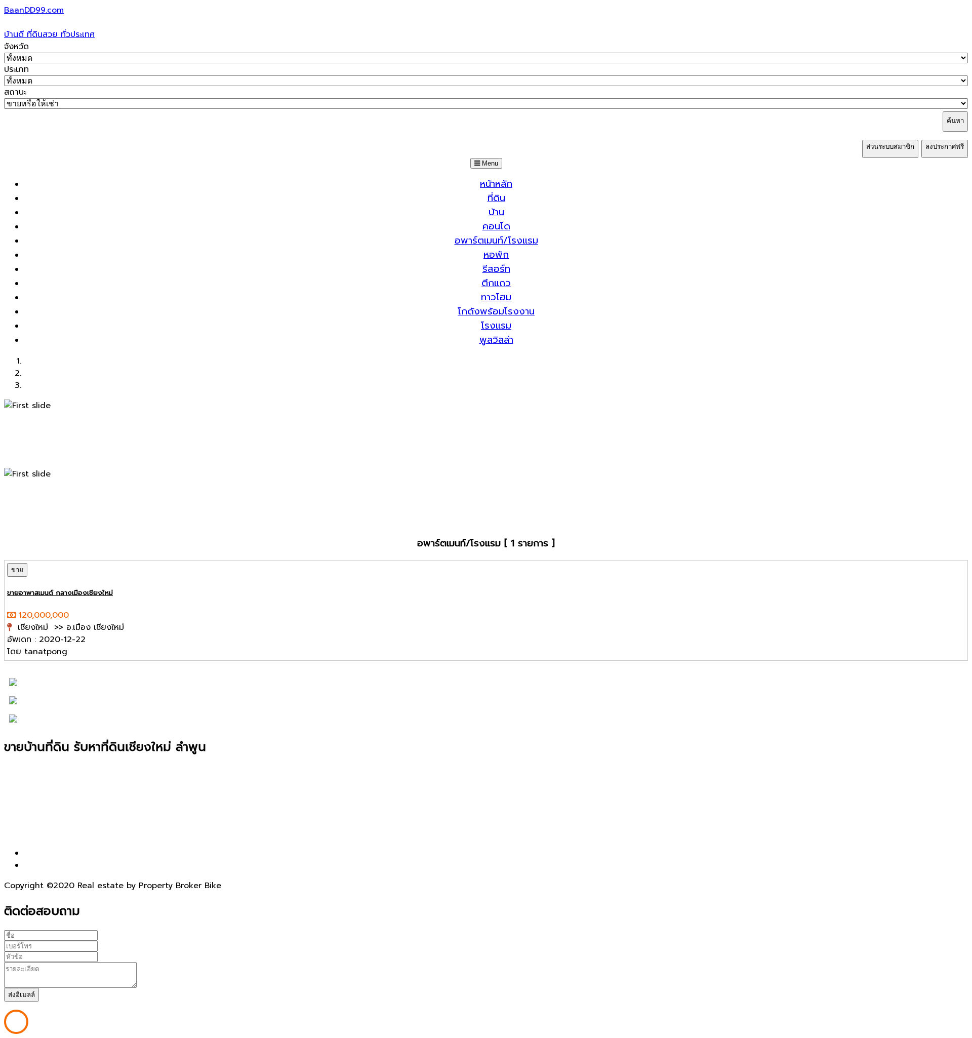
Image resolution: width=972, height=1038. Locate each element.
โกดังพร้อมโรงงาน (496, 311)
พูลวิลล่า (496, 340)
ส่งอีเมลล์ (21, 995)
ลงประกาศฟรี (944, 146)
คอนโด (496, 226)
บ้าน (496, 212)
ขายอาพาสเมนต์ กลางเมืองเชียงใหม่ (60, 593)
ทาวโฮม (496, 297)
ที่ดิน (496, 198)
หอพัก (496, 255)
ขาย (17, 570)
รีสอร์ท (496, 269)
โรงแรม (496, 325)
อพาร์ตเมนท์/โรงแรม (496, 240)
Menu (489, 163)
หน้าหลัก (496, 184)
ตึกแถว (496, 283)
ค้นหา (955, 121)
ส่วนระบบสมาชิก (890, 146)
